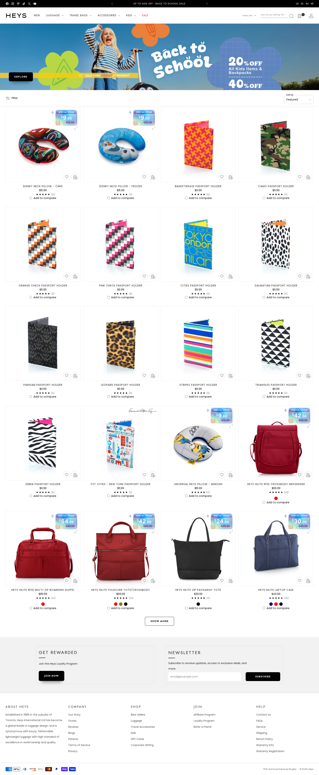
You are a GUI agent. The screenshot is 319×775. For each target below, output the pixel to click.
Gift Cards (137, 739)
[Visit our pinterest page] (18, 3)
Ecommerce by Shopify (284, 769)
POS (265, 769)
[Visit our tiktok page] (24, 3)
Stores (72, 721)
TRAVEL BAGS (79, 15)
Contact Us (263, 714)
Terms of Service (79, 745)
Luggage (136, 721)
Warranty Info (265, 745)
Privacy (73, 751)
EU (302, 3)
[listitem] (159, 3)
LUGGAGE (53, 15)
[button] (67, 177)
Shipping (261, 733)
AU (307, 3)
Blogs (71, 733)
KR (312, 3)
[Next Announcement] (207, 3)
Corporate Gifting (142, 745)
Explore (20, 76)
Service (261, 727)
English (247, 15)
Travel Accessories (143, 727)
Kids (133, 733)
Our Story (74, 714)
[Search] (277, 14)
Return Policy (264, 739)
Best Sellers (138, 714)
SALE (145, 15)
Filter (15, 98)
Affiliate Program (204, 714)
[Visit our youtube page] (35, 3)
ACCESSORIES (107, 15)
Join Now (51, 676)
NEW (37, 15)
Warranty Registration (270, 751)
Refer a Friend (202, 727)
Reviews (73, 727)
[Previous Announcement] (112, 3)
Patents (73, 739)
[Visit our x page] (29, 3)
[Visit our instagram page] (13, 3)
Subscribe (263, 676)
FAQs (259, 721)
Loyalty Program (204, 721)
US (297, 3)
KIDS (129, 15)
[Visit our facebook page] (7, 3)
